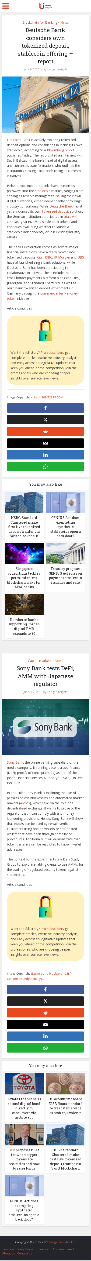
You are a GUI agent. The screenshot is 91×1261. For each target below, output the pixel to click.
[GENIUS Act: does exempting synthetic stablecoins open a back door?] (65, 502)
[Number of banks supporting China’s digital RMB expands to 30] (24, 604)
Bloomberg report (60, 150)
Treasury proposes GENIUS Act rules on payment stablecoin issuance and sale (65, 575)
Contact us (24, 1253)
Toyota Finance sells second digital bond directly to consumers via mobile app (24, 1108)
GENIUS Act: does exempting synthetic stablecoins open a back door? (65, 526)
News (64, 22)
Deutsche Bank (18, 140)
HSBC (48, 257)
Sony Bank (15, 762)
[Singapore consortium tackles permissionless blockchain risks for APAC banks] (24, 553)
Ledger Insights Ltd (62, 1242)
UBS (80, 257)
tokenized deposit (55, 211)
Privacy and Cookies (50, 1249)
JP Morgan (62, 257)
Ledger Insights (57, 69)
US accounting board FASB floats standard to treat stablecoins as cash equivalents (66, 1106)
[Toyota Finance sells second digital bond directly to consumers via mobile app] (24, 1083)
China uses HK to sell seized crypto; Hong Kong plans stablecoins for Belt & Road (43, 1239)
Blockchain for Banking (39, 22)
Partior (75, 272)
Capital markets (40, 660)
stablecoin (42, 191)
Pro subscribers (52, 352)
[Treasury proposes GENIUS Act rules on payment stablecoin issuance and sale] (65, 553)
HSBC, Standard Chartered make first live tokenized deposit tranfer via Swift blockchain (24, 526)
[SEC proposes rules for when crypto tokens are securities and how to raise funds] (24, 1134)
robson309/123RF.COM (47, 397)
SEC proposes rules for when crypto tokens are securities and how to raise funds (24, 1159)
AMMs (25, 803)
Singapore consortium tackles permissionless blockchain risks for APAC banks (24, 577)
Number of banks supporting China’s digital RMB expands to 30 (24, 626)
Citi (39, 257)
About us (8, 1253)
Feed (70, 1249)
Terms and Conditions (17, 1249)
